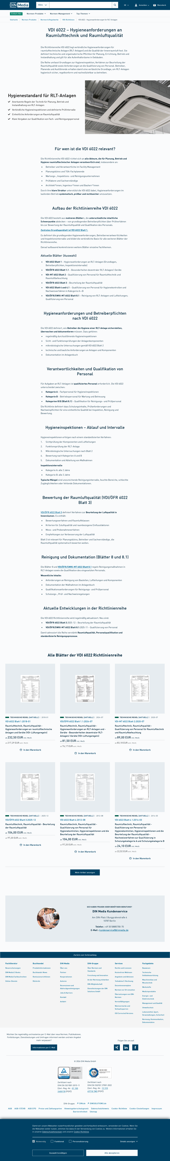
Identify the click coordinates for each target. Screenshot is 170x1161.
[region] (85, 1135)
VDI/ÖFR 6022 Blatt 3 (51, 512)
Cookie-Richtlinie (81, 1131)
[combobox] (83, 5)
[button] (142, 5)
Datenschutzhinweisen (52, 1131)
